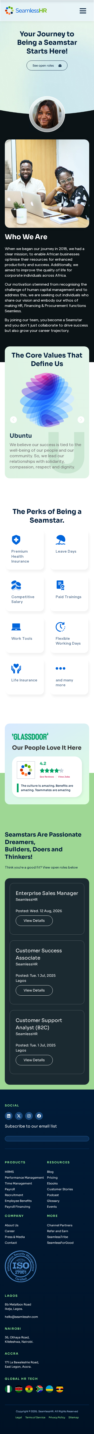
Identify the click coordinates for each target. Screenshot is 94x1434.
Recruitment (14, 1195)
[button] (82, 10)
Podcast (53, 1195)
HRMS (9, 1172)
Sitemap (73, 1417)
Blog (50, 1172)
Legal (18, 1417)
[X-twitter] (19, 1116)
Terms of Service (35, 1417)
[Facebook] (39, 1116)
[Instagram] (29, 1116)
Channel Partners (59, 1225)
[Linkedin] (9, 1116)
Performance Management (24, 1177)
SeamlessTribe (57, 1237)
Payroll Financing (17, 1206)
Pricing (52, 1177)
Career (10, 1231)
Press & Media (15, 1237)
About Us (11, 1225)
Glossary (53, 1201)
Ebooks (52, 1183)
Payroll (10, 1189)
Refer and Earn (57, 1231)
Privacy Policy (57, 1417)
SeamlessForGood (60, 1242)
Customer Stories (60, 1189)
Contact (11, 1242)
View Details (34, 921)
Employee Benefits (18, 1201)
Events (52, 1206)
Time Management (18, 1183)
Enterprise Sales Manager (47, 893)
